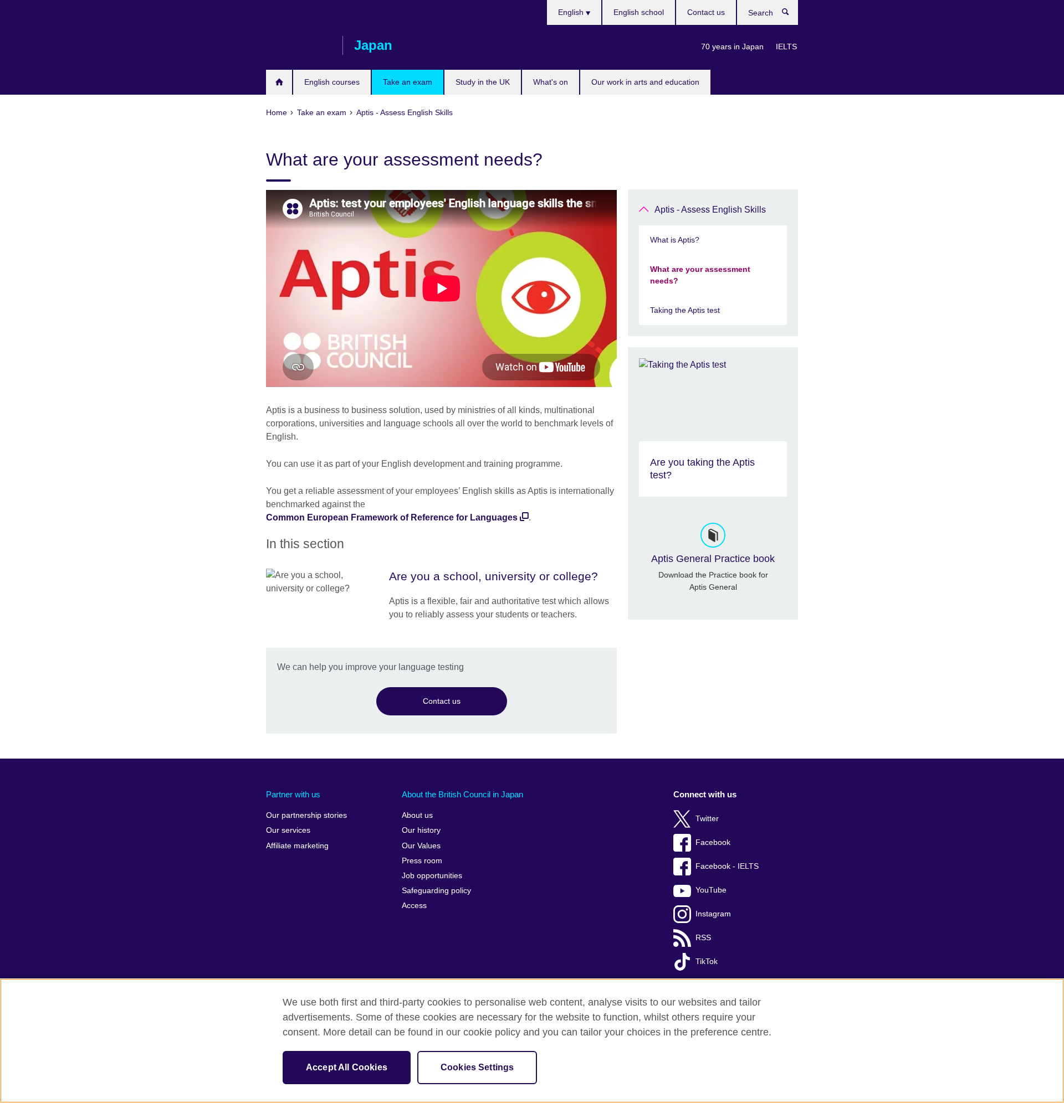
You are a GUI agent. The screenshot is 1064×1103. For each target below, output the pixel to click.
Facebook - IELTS (727, 866)
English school (638, 12)
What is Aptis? (674, 239)
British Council (298, 45)
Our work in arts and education (645, 82)
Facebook (712, 842)
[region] (532, 1040)
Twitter (707, 819)
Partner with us (293, 794)
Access (414, 905)
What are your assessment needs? (700, 275)
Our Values (421, 846)
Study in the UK (483, 82)
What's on (550, 82)
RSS (703, 938)
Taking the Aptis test (685, 310)
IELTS (786, 46)
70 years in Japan (732, 46)
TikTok (706, 961)
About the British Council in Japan (462, 794)
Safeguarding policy (436, 890)
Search (791, 14)
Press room (422, 861)
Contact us (706, 12)
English (572, 12)
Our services (288, 830)
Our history (421, 830)
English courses (332, 82)
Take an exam (407, 82)
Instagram (713, 914)
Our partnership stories (306, 815)
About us (417, 815)
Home (279, 82)
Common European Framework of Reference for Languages (392, 517)
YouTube (711, 890)
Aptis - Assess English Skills (710, 209)
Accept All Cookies (346, 1067)
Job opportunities (432, 876)
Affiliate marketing (297, 846)
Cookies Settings (477, 1067)
